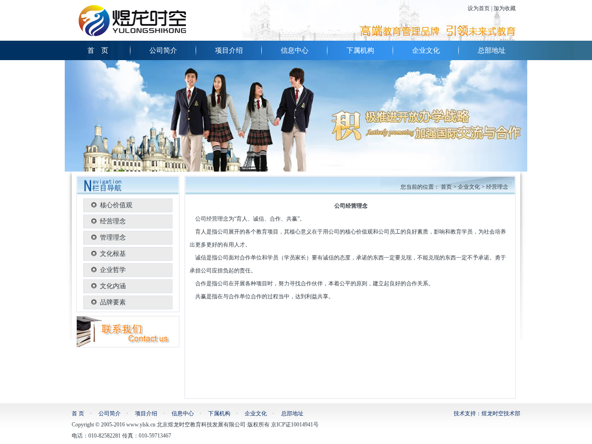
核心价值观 (116, 205)
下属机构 (360, 50)
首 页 (97, 50)
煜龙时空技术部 (500, 413)
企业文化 (426, 50)
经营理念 (113, 221)
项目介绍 (229, 50)
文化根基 (113, 253)
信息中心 (294, 50)
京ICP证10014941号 (295, 424)
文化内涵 (113, 286)
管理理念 (113, 237)
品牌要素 (113, 302)
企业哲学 (113, 269)
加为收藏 (504, 8)
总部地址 (492, 50)
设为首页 (479, 8)
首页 (446, 187)
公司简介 (163, 50)
